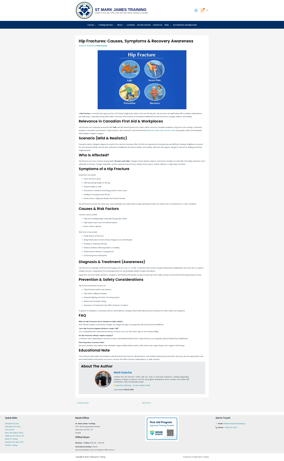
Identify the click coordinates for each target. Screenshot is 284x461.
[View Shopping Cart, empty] (202, 10)
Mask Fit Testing (11, 439)
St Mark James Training (120, 9)
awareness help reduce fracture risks (161, 130)
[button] (208, 10)
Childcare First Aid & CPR (14, 436)
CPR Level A (9, 429)
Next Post (147, 403)
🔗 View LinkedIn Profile (141, 385)
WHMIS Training (11, 445)
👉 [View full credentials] (122, 385)
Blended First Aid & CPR (14, 442)
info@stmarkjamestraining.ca (234, 423)
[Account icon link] (196, 10)
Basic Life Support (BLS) (14, 433)
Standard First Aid (12, 423)
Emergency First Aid (12, 426)
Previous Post (82, 403)
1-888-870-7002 (230, 427)
